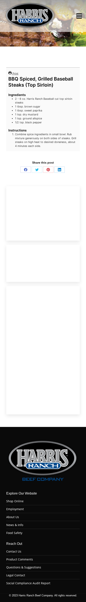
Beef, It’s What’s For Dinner (34, 202)
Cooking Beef (29, 210)
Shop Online (15, 501)
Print (15, 73)
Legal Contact (15, 575)
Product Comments (19, 559)
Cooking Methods (32, 218)
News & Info (14, 525)
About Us (12, 517)
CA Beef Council (27, 233)
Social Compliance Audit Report (28, 583)
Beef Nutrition (26, 225)
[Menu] (79, 16)
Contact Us (13, 551)
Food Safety (14, 533)
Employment (15, 509)
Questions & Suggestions (23, 567)
